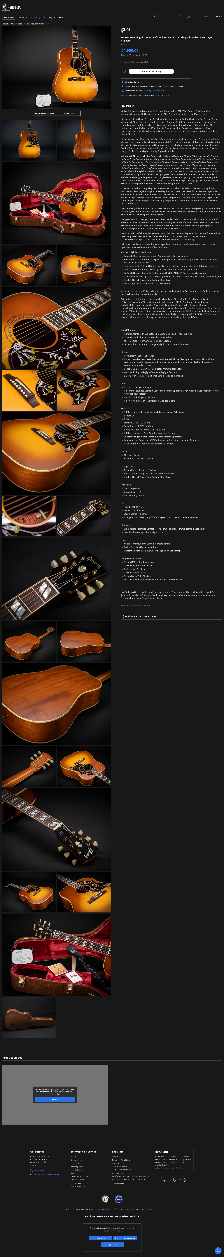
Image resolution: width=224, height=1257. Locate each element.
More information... (115, 1231)
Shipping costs (77, 1166)
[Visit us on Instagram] (163, 1181)
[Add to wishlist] (124, 71)
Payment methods (78, 1186)
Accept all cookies (112, 1245)
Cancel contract (119, 1183)
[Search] (180, 16)
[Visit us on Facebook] (173, 1181)
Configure (100, 1238)
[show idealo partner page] (118, 1199)
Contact (74, 1173)
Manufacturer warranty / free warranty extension (131, 1176)
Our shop (75, 1157)
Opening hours (77, 1160)
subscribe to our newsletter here (169, 1168)
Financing (75, 1163)
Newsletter (161, 1151)
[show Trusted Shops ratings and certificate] (105, 1199)
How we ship (76, 1183)
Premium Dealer (77, 1179)
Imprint (115, 1157)
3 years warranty (118, 1173)
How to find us (76, 1170)
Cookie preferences (120, 1166)
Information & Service (83, 1151)
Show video (69, 113)
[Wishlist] (188, 16)
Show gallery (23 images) (44, 113)
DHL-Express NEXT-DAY (80, 1176)
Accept (55, 1099)
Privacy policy (55, 1094)
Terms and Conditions (121, 1160)
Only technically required (125, 1238)
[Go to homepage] (11, 6)
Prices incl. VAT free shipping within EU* (134, 55)
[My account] (194, 16)
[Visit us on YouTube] (183, 1181)
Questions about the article (139, 616)
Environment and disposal (122, 1169)
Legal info (117, 1151)
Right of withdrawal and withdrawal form (128, 1179)
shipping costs (87, 1209)
